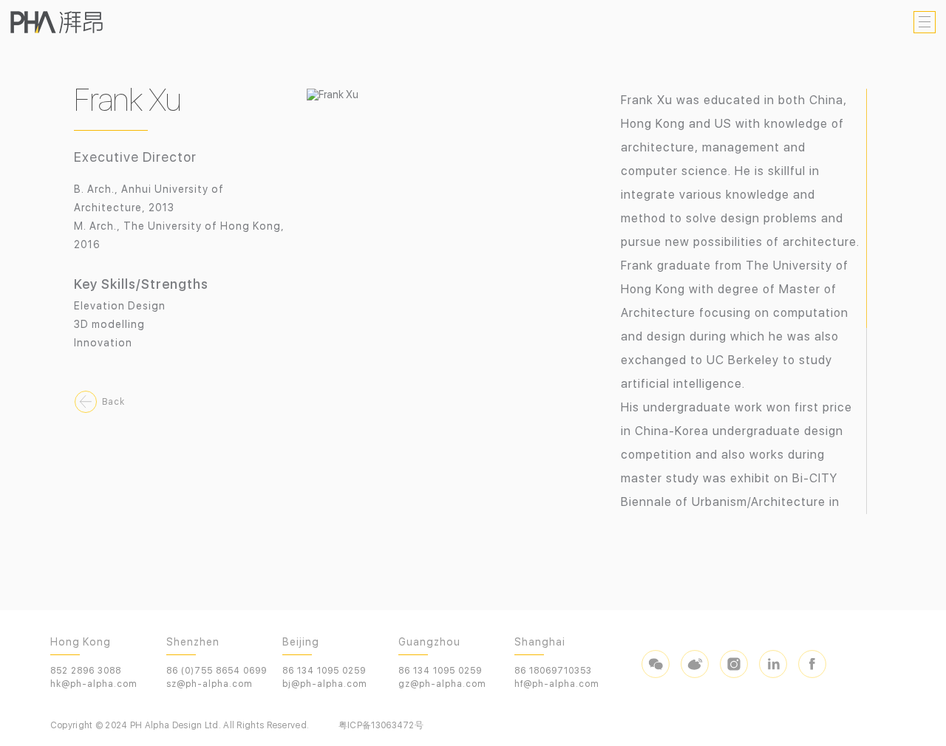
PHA (56, 22)
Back (113, 402)
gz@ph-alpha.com (442, 684)
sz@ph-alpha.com (209, 684)
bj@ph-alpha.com (324, 684)
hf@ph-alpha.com (556, 684)
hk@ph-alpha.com (93, 684)
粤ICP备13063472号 (380, 725)
